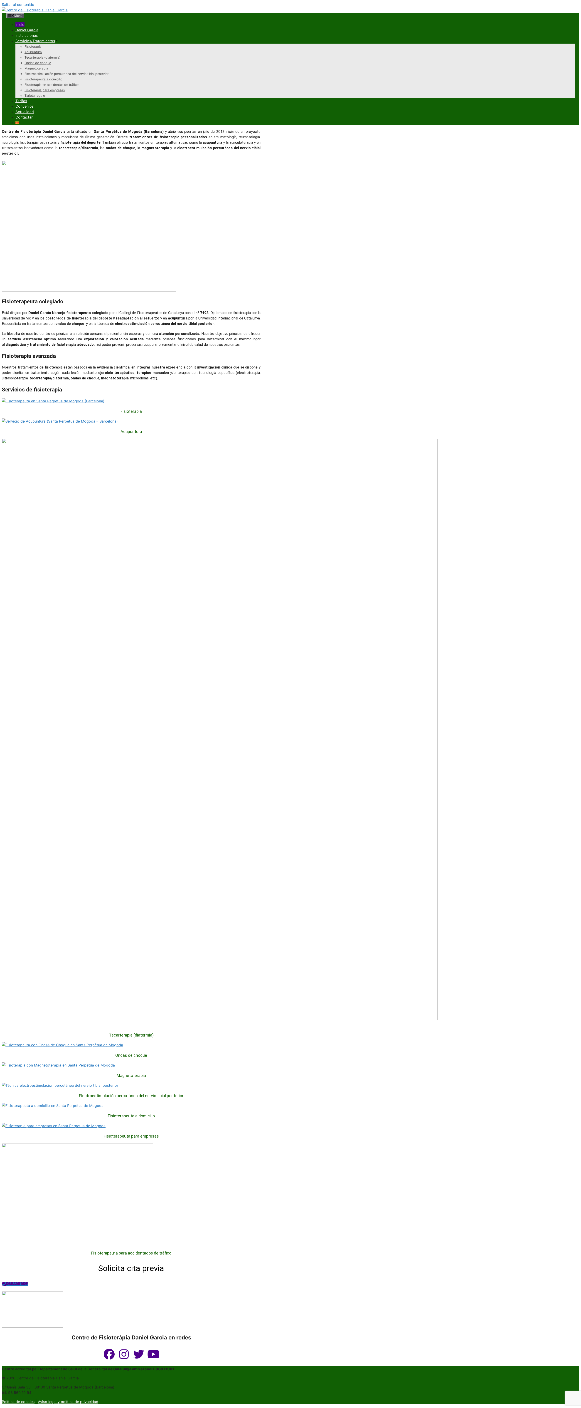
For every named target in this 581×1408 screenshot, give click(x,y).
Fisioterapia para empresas (45, 90)
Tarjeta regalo (35, 95)
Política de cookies (18, 1401)
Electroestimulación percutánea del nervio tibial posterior (66, 74)
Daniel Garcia (26, 30)
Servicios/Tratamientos (35, 41)
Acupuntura (33, 52)
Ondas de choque (38, 63)
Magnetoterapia (36, 68)
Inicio (20, 24)
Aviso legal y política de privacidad (68, 1401)
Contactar (24, 117)
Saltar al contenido (18, 4)
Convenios (24, 106)
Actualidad (24, 111)
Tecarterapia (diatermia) (42, 57)
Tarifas (21, 101)
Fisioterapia (33, 46)
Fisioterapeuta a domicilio (43, 79)
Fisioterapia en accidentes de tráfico (52, 85)
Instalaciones (26, 35)
